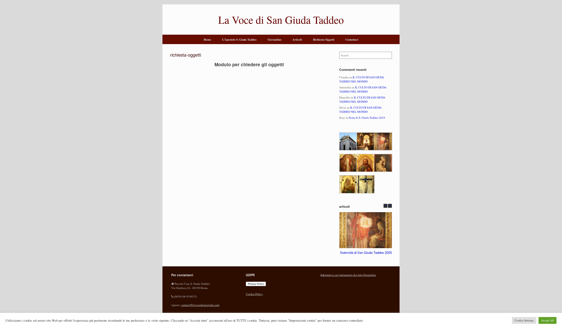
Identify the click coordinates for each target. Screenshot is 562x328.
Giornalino (274, 39)
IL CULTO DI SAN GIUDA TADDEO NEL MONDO (361, 79)
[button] (390, 206)
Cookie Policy (254, 294)
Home (207, 39)
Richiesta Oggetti (323, 39)
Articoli (297, 39)
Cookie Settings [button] (524, 320)
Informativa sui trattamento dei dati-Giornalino (348, 275)
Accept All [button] (547, 320)
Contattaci (351, 39)
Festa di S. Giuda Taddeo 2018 (367, 118)
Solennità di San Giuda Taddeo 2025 (366, 252)
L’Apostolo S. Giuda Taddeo (239, 39)
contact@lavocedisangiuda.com (200, 305)
